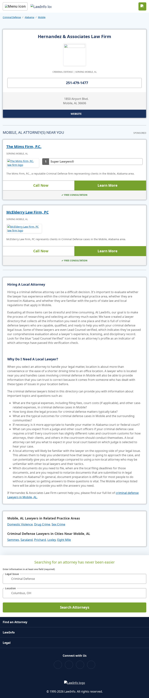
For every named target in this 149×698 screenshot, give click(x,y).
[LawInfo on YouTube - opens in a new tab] (80, 665)
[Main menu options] (15, 6)
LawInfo (9, 632)
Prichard (40, 540)
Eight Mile (64, 540)
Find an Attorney (15, 622)
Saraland (27, 540)
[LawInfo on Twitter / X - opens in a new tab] (69, 665)
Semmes (13, 540)
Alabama (29, 17)
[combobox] (74, 579)
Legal (7, 643)
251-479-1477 (77, 82)
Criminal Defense (12, 17)
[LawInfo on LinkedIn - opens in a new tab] (91, 665)
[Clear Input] (142, 579)
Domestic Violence (20, 524)
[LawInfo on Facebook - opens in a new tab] (58, 665)
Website (76, 113)
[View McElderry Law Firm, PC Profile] (24, 228)
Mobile (41, 17)
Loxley (51, 540)
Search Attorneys (74, 607)
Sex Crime (58, 524)
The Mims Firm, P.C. (23, 146)
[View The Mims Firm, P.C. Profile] (22, 163)
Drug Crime (42, 524)
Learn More (107, 185)
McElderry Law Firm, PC (27, 212)
